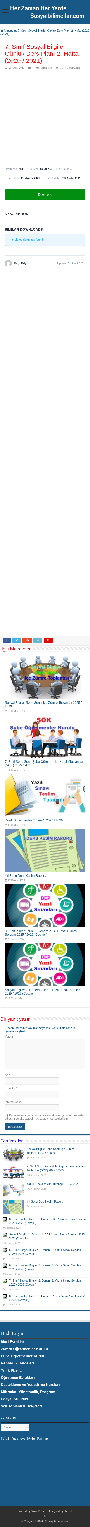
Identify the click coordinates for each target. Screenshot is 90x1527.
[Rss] (45, 1516)
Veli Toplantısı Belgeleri (21, 1406)
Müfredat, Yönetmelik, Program (28, 1392)
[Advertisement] (45, 117)
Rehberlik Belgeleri (17, 1363)
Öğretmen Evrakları (18, 1377)
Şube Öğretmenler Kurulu (23, 1356)
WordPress (38, 1511)
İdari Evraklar (12, 1342)
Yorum (10, 1036)
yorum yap (46, 67)
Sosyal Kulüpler (14, 1399)
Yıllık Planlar (12, 1370)
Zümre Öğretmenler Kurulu (24, 1349)
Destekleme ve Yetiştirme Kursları (30, 1385)
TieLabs (69, 1511)
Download (45, 194)
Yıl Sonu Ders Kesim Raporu (25, 875)
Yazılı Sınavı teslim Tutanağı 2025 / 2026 (34, 820)
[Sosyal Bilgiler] (45, 11)
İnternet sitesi (13, 1101)
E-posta (11, 1088)
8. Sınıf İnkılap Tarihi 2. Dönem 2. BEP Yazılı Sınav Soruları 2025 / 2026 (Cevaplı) (41, 932)
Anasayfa (9, 30)
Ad (7, 1075)
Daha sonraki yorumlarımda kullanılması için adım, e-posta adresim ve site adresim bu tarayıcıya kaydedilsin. (44, 1117)
